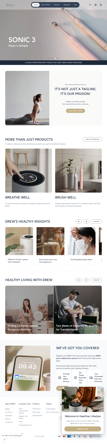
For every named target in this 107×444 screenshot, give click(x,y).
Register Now (82, 429)
